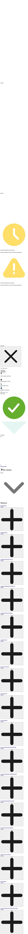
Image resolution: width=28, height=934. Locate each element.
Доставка (3, 370)
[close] (11, 356)
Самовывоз (3, 371)
